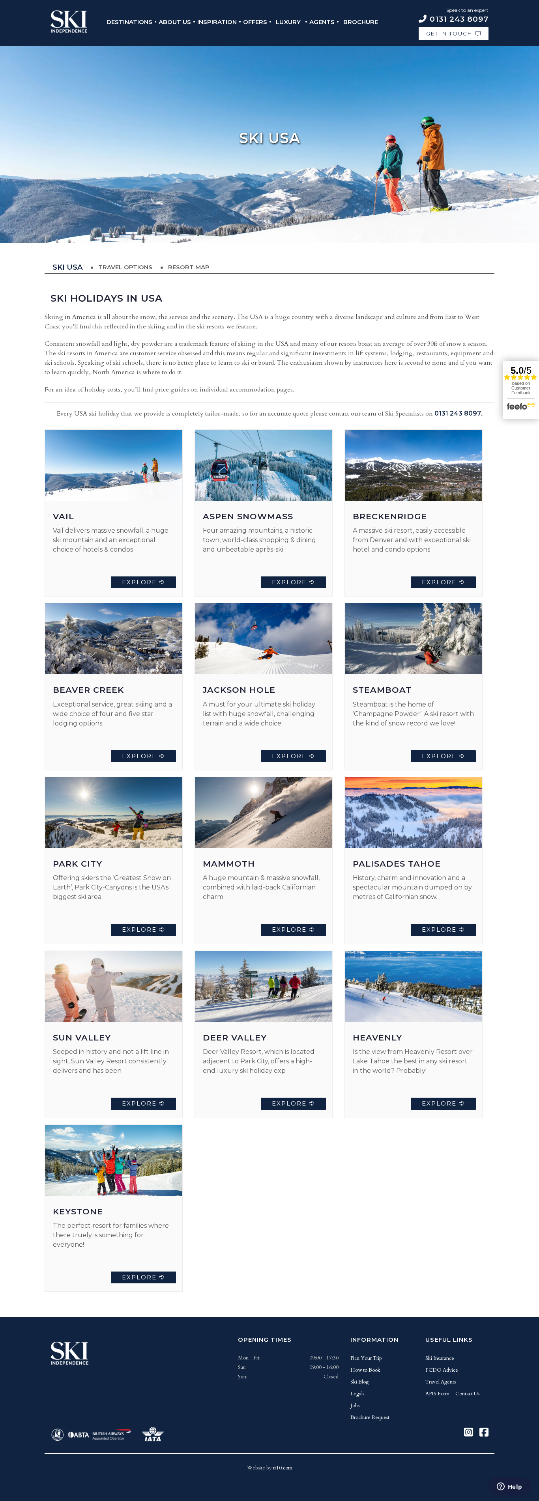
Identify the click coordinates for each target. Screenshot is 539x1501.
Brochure (360, 22)
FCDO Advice (441, 1370)
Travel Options (125, 267)
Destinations (129, 22)
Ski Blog (359, 1381)
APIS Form (437, 1393)
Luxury (288, 22)
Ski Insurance (439, 1358)
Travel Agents (440, 1381)
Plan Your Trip (366, 1358)
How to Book (365, 1370)
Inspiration (217, 22)
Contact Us (467, 1393)
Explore (140, 582)
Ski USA (67, 267)
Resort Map (189, 267)
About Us (175, 22)
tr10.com (282, 1467)
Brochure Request (369, 1417)
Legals (357, 1393)
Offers (255, 22)
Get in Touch (449, 33)
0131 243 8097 (457, 413)
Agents (322, 22)
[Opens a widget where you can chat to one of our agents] (509, 1487)
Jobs (354, 1405)
